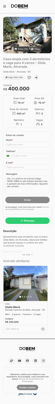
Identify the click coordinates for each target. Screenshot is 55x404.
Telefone (11, 151)
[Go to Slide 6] (31, 296)
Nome (9, 140)
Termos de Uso (25, 379)
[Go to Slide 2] (22, 296)
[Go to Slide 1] (20, 297)
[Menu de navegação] (4, 6)
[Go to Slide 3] (24, 296)
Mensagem (11, 174)
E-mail (9, 162)
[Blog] (11, 361)
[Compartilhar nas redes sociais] (36, 77)
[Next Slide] (49, 35)
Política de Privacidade (23, 209)
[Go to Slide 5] (28, 296)
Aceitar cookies (27, 387)
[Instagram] (43, 361)
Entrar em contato (15, 135)
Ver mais (26, 255)
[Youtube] (19, 361)
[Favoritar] (29, 77)
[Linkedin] (35, 361)
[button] (27, 35)
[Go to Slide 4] (26, 296)
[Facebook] (27, 361)
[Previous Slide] (5, 35)
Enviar (27, 200)
